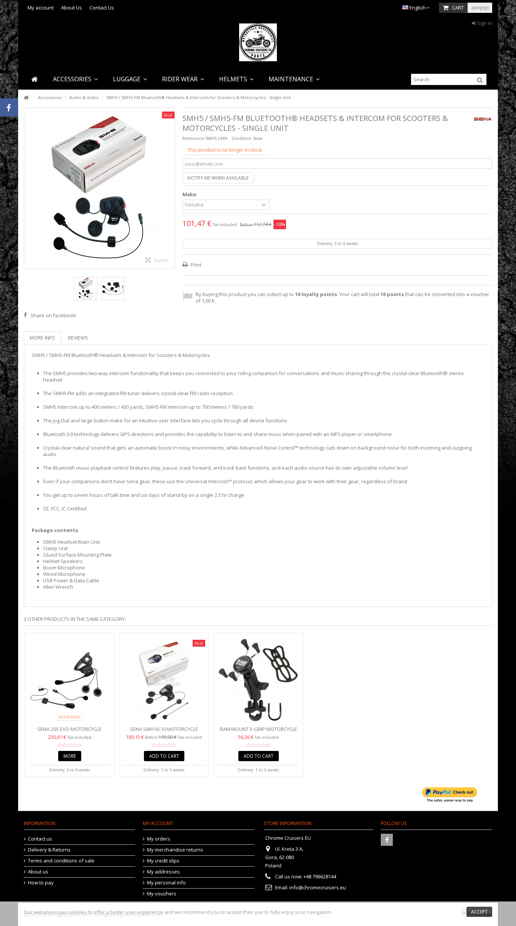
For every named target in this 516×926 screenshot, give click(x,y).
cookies (78, 912)
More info (42, 337)
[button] (75, 79)
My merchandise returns (175, 850)
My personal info (166, 882)
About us (38, 872)
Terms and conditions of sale (61, 861)
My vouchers (161, 893)
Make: (190, 194)
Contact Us (102, 7)
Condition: (242, 138)
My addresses (163, 872)
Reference (193, 138)
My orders (158, 839)
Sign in (484, 23)
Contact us (40, 839)
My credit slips (163, 861)
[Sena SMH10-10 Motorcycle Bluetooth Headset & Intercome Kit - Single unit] (164, 680)
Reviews (78, 337)
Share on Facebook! (53, 315)
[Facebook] (387, 840)
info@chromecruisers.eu (317, 887)
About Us (71, 7)
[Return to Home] (26, 97)
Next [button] (171, 188)
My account (41, 7)
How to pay (41, 882)
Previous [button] (28, 188)
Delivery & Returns (49, 850)
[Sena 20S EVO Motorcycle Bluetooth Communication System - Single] (69, 680)
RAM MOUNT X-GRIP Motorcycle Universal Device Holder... (258, 732)
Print (195, 264)
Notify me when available (218, 178)
